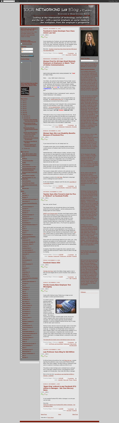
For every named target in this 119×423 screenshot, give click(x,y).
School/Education (26, 325)
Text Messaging (26, 335)
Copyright (24, 208)
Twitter (23, 341)
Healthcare (24, 274)
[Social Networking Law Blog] (26, 80)
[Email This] (41, 35)
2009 (24, 114)
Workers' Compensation (27, 353)
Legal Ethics (25, 287)
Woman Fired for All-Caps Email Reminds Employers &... (30, 124)
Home (59, 414)
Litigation (24, 295)
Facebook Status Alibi (28, 136)
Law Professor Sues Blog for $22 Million (58, 352)
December (26, 116)
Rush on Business (26, 181)
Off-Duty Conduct (26, 305)
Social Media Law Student (28, 183)
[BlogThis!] (43, 35)
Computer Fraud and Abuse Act (29, 203)
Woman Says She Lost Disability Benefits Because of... (30, 129)
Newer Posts (44, 414)
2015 (24, 102)
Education (24, 230)
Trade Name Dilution (27, 337)
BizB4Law (24, 158)
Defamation (25, 216)
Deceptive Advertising (27, 214)
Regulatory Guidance (27, 321)
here (95, 63)
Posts (24, 49)
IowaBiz (24, 162)
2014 (24, 104)
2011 (24, 110)
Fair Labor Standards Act (28, 252)
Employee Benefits (26, 234)
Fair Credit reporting (26, 250)
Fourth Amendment (26, 264)
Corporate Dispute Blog (27, 160)
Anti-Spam (24, 195)
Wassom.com (25, 188)
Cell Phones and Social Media (29, 199)
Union (23, 347)
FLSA (23, 262)
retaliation (24, 323)
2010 (24, 112)
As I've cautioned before (54, 107)
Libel (23, 291)
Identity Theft (25, 276)
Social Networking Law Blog (26, 61)
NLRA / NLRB (25, 303)
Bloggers (24, 197)
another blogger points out (57, 99)
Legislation (24, 289)
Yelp (23, 355)
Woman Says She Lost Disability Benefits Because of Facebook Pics (59, 134)
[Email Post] (75, 53)
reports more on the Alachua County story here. (59, 339)
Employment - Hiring (27, 244)
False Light (24, 254)
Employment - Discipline (28, 242)
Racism (24, 319)
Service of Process (26, 327)
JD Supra (24, 283)
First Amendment (26, 260)
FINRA (23, 258)
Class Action (25, 201)
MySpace (24, 297)
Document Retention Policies (29, 224)
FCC (23, 256)
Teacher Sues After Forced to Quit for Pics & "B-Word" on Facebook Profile (59, 195)
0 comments (71, 53)
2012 (24, 108)
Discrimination (25, 222)
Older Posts (75, 414)
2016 (24, 100)
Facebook (24, 246)
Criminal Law (25, 210)
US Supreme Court (26, 349)
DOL (23, 226)
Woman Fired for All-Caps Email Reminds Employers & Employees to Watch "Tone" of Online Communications (59, 63)
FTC (23, 266)
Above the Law (67, 360)
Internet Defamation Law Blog (29, 166)
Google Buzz (25, 272)
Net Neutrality (25, 299)
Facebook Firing (26, 248)
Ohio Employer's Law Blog (28, 175)
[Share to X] (44, 35)
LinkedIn (24, 293)
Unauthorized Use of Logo (28, 343)
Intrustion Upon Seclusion (28, 281)
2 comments (71, 254)
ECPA (23, 228)
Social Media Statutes (27, 331)
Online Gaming (25, 307)
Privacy (24, 315)
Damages (24, 212)
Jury (23, 285)
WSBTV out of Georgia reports (50, 213)
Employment (25, 240)
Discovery (24, 220)
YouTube (24, 357)
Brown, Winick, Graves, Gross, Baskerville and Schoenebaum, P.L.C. (29, 155)
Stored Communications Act (28, 333)
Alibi (23, 193)
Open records (25, 309)
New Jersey (25, 301)
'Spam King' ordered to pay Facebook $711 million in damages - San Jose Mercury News (59, 388)
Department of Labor (27, 218)
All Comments (26, 51)
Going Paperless (26, 164)
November (26, 118)
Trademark (24, 339)
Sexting (24, 329)
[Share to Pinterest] (48, 35)
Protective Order (26, 317)
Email (23, 232)
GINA (23, 270)
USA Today (59, 177)
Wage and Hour (25, 351)
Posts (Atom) (50, 417)
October (26, 148)
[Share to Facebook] (46, 35)
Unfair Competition (26, 345)
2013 (24, 106)
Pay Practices (25, 311)
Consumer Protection (27, 206)
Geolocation (25, 268)
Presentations (25, 313)
